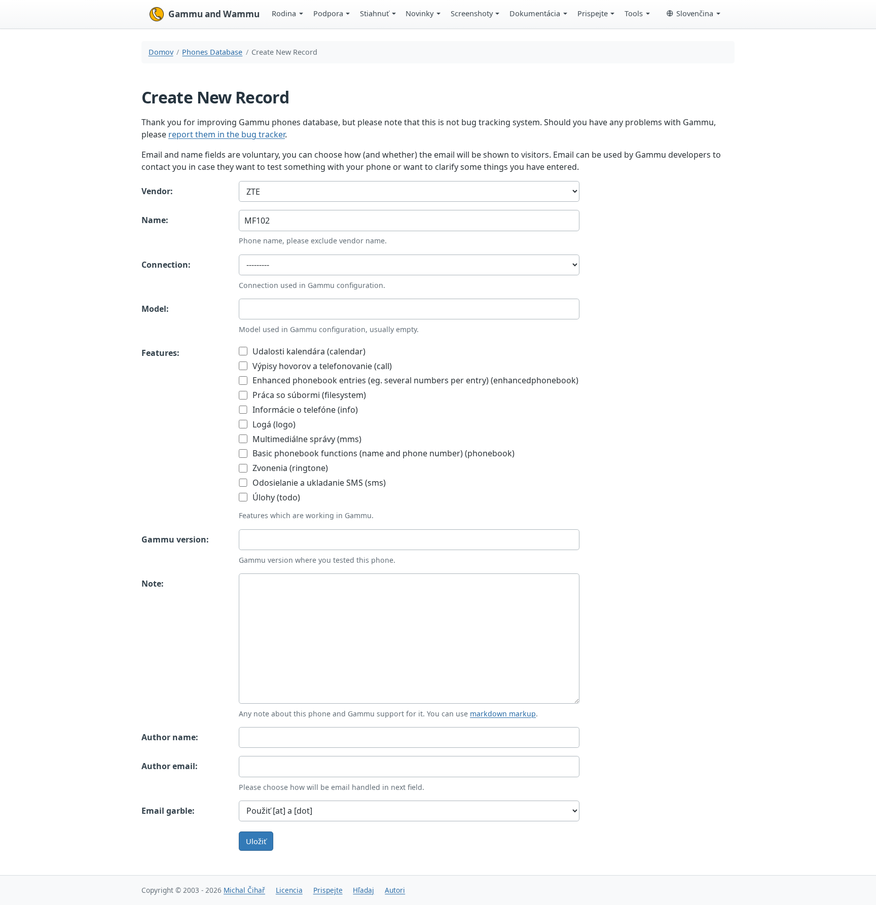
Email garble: (168, 810)
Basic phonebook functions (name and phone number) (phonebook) (382, 453)
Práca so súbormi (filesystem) (308, 395)
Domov (161, 52)
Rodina (284, 13)
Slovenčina (694, 13)
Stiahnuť (374, 13)
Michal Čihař (244, 890)
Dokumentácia (534, 13)
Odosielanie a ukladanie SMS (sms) (318, 482)
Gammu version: (175, 539)
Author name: (169, 737)
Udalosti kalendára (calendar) (308, 351)
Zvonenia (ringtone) (289, 468)
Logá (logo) (273, 424)
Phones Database (212, 52)
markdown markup (503, 713)
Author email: (169, 766)
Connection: (166, 264)
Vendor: (157, 191)
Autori (395, 890)
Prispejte (592, 13)
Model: (155, 308)
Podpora (328, 13)
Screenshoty (472, 13)
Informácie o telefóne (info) (304, 409)
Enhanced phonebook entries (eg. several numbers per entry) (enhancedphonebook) (414, 380)
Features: (160, 352)
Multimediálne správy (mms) (305, 439)
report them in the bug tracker (226, 134)
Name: (154, 220)
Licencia (289, 890)
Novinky (419, 13)
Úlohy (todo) (275, 497)
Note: (152, 583)
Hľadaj (363, 890)
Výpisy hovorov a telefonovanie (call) (321, 366)
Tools (634, 13)
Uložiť (256, 841)
